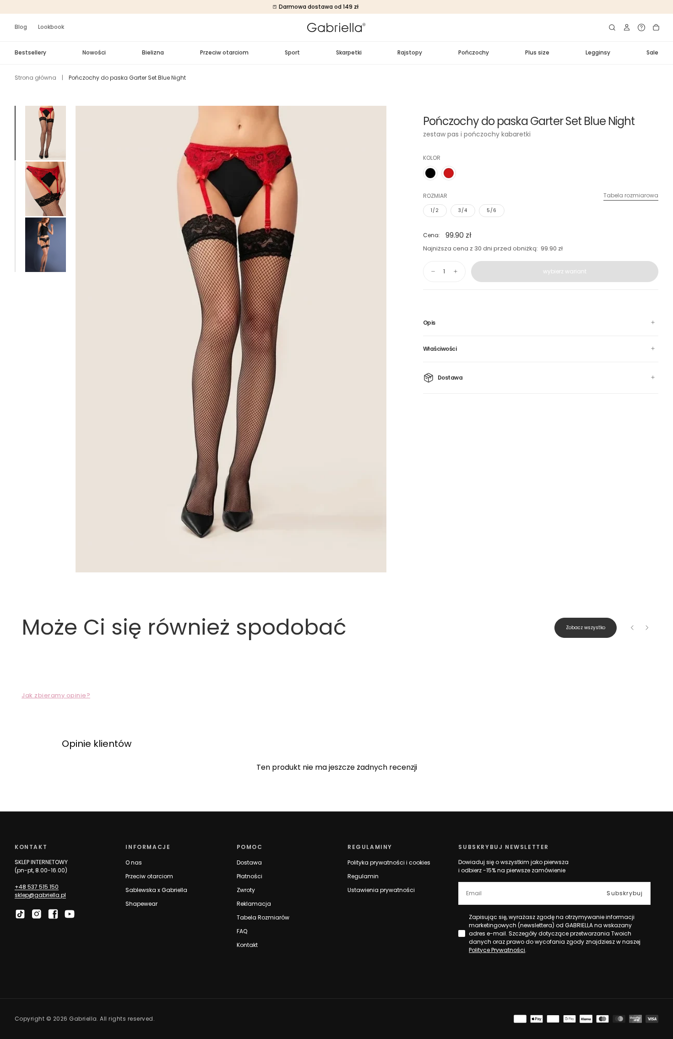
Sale (652, 52)
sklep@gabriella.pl (40, 895)
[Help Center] (641, 27)
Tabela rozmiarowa (630, 195)
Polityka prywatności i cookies (388, 862)
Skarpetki (349, 52)
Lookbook (51, 27)
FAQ (242, 931)
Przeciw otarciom (224, 52)
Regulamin (363, 876)
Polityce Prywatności (497, 950)
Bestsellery (30, 52)
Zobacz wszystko (585, 627)
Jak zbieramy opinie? (56, 695)
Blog (21, 27)
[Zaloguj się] (627, 27)
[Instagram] (36, 913)
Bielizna (153, 52)
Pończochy (473, 52)
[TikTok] (20, 913)
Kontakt (247, 945)
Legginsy (598, 52)
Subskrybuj (625, 893)
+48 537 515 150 (37, 887)
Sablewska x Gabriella (156, 890)
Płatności (249, 876)
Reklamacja (254, 904)
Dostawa (249, 862)
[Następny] (646, 627)
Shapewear (141, 904)
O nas (133, 862)
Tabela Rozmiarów (263, 917)
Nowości (94, 52)
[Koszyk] (656, 27)
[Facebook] (53, 913)
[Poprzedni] (632, 627)
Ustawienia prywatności (381, 890)
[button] (612, 27)
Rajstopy (409, 52)
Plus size (537, 52)
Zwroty (246, 890)
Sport (292, 52)
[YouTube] (69, 913)
